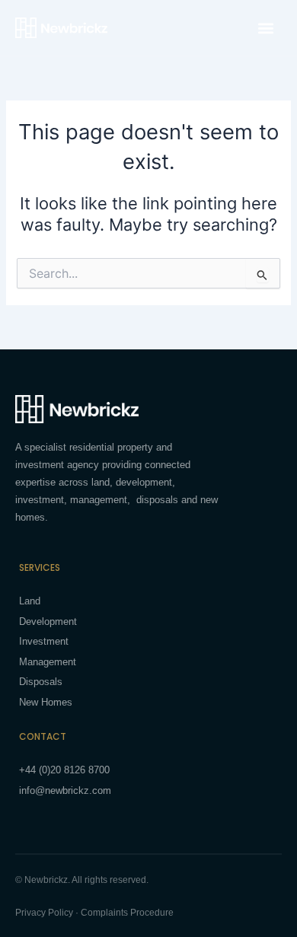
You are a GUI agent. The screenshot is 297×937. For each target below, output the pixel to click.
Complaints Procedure (127, 912)
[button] (265, 27)
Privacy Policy (44, 912)
